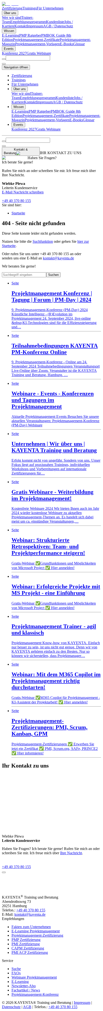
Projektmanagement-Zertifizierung (37, 935)
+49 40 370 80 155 (16, 201)
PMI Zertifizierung (25, 944)
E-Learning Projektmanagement (35, 931)
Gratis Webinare (39, 53)
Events (9, 49)
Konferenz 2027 (14, 53)
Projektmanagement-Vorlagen (37, 44)
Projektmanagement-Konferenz (35, 994)
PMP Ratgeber (30, 35)
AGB (27, 1007)
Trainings (30, 8)
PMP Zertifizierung (25, 940)
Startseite (18, 213)
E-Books (66, 44)
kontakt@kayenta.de (58, 258)
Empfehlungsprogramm (28, 22)
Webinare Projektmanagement (34, 977)
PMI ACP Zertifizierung (29, 952)
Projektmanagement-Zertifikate (36, 40)
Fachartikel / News (25, 990)
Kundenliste (55, 22)
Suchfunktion (43, 241)
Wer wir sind (11, 17)
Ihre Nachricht (71, 853)
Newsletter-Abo (23, 986)
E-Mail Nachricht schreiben (23, 192)
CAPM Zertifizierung (27, 948)
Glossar (79, 44)
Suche (16, 969)
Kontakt (20, 26)
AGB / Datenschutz (58, 26)
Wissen (9, 31)
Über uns (10, 13)
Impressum (35, 26)
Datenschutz (11, 1007)
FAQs (16, 973)
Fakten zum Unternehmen (31, 927)
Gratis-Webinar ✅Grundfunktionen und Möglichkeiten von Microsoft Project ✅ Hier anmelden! (53, 549)
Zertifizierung (12, 8)
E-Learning (10, 35)
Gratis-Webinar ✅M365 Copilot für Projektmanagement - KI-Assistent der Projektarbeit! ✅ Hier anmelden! (56, 683)
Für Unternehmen (50, 8)
